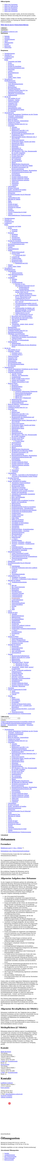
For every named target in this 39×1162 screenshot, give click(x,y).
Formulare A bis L (17, 353)
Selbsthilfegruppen (17, 680)
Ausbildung (11, 85)
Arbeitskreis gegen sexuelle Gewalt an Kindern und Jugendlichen (23, 491)
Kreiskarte (15, 229)
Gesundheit (11, 125)
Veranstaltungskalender (18, 574)
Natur (9, 201)
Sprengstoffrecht (16, 652)
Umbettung (15, 185)
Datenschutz (7, 47)
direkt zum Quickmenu (11, 4)
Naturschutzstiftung (17, 604)
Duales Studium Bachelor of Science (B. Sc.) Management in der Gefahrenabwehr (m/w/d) (25, 297)
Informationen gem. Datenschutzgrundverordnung (15, 851)
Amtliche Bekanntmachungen (9, 721)
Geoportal (14, 231)
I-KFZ (6, 41)
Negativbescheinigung (18, 532)
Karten (10, 63)
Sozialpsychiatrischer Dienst (20, 177)
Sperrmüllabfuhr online (14, 108)
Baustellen (6, 723)
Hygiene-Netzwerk (17, 156)
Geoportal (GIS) (12, 103)
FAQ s (17, 468)
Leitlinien (14, 571)
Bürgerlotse (11, 69)
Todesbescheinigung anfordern (20, 180)
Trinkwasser (15, 181)
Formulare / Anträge (14, 100)
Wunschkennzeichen (17, 712)
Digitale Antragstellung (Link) (20, 382)
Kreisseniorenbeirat (17, 638)
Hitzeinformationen (17, 149)
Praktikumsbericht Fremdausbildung (24, 288)
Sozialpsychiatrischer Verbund (20, 178)
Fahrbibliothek (16, 566)
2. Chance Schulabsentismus (17, 631)
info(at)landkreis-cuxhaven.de (13, 1094)
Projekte (14, 606)
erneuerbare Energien (18, 593)
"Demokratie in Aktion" (22, 665)
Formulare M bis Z (17, 354)
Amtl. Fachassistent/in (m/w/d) (24, 314)
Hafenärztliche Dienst (18, 145)
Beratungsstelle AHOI (18, 486)
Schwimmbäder (16, 175)
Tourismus (11, 210)
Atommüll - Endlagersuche (15, 116)
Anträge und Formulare (18, 380)
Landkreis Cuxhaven (7, 1083)
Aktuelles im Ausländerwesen (9, 55)
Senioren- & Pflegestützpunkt (20, 641)
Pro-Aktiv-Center (17, 535)
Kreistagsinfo (13, 723)
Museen (14, 572)
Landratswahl (15, 257)
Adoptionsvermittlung (18, 484)
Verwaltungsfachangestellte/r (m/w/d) (26, 303)
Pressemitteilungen (13, 72)
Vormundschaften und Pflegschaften (22, 548)
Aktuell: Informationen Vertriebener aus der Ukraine (23, 114)
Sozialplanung (16, 681)
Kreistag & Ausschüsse (14, 66)
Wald (13, 609)
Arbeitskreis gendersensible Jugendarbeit (23, 494)
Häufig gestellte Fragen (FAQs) (21, 378)
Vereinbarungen (16, 239)
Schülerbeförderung (17, 627)
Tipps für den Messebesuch (19, 319)
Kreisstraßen (15, 702)
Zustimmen (4, 30)
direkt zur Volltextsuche (11, 6)
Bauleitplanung (16, 388)
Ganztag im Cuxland (14, 122)
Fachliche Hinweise (17, 673)
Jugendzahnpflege (17, 161)
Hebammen (15, 146)
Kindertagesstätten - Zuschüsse (20, 531)
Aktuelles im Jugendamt (18, 487)
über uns (14, 585)
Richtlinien (15, 234)
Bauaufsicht (15, 385)
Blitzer (13, 697)
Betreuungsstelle (9, 1159)
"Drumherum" (16, 321)
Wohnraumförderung (18, 402)
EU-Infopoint (12, 111)
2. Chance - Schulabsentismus (17, 539)
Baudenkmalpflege (17, 386)
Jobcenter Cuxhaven (17, 676)
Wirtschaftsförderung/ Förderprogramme (19, 215)
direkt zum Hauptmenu (11, 7)
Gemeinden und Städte (14, 61)
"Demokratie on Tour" (21, 664)
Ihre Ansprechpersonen (18, 587)
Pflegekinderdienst (17, 534)
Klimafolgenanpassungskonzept (21, 555)
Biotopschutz (15, 588)
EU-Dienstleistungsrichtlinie (16, 109)
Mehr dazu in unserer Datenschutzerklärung (14, 25)
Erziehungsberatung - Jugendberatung (22, 508)
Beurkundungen (16, 505)
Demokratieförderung (18, 616)
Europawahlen (16, 253)
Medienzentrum (16, 622)
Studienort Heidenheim (25, 293)
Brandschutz (15, 646)
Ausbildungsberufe (17, 282)
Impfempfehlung (16, 157)
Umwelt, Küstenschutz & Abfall (17, 212)
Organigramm (12, 82)
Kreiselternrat (15, 633)
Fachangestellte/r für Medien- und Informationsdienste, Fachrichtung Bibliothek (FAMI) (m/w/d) (25, 309)
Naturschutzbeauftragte (18, 603)
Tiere (13, 608)
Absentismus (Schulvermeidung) (21, 483)
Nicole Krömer (5, 1064)
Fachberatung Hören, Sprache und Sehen (23, 141)
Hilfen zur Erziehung (18, 519)
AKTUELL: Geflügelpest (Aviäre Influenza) (24, 579)
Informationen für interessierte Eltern (22, 317)
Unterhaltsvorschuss (17, 547)
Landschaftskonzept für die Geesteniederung (24, 556)
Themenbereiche (9, 113)
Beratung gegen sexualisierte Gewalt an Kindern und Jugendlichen (23, 501)
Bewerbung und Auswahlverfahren (22, 316)
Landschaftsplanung (17, 599)
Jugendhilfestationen (17, 524)
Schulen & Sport (13, 204)
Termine (14, 281)
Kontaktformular (13, 1061)
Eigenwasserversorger (18, 140)
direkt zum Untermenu (10, 9)
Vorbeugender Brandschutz (19, 401)
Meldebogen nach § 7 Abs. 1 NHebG (11, 848)
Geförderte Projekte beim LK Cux (18, 90)
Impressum (7, 46)
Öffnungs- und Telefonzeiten (20, 375)
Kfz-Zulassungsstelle (10, 1156)
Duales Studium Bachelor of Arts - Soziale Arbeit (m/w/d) (25, 291)
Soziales (10, 209)
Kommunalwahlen (17, 260)
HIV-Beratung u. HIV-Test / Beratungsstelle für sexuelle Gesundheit (24, 152)
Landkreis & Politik (8, 59)
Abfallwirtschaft (12, 104)
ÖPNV (10, 202)
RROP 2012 (18, 396)
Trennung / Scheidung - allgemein (21, 542)
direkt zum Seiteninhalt (11, 11)
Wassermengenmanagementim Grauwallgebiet (19, 558)
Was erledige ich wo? (14, 98)
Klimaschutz (11, 193)
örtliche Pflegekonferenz (19, 640)
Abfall (13, 691)
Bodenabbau (15, 590)
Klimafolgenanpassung (14, 191)
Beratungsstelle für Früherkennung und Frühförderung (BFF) (23, 134)
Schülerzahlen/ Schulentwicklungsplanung (24, 628)
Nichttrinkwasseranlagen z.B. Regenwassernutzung (20, 168)
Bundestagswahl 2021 (21, 263)
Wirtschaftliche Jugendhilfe (19, 550)
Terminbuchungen (9, 39)
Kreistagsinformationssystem (16, 68)
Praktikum (15, 322)
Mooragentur (15, 601)
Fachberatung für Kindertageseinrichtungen (24, 510)
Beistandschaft (16, 499)
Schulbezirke (15, 624)
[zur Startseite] (9, 31)
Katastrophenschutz (17, 648)
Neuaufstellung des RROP (22, 394)
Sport (13, 635)
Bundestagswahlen (17, 261)
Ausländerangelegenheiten (15, 117)
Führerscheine (16, 699)
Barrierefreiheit (12, 87)
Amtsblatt (14, 276)
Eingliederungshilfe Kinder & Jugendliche (24, 507)
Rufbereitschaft (16, 537)
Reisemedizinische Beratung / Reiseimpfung (24, 170)
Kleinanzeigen (12, 106)
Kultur (10, 196)
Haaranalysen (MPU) (18, 143)
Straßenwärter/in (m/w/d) (22, 313)
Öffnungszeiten (8, 42)
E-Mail (3, 1061)
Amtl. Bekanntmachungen (15, 84)
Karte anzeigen (5, 1087)
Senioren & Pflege (13, 205)
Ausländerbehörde (9, 1155)
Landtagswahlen (16, 258)
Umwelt (14, 694)
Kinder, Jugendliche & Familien (17, 189)
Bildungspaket (16, 659)
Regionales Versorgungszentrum (21, 678)
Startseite (7, 36)
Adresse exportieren (6, 1097)
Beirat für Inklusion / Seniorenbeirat (18, 121)
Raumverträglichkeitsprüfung (23, 393)
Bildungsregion (16, 503)
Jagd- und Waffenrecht (18, 651)
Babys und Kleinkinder (18, 497)
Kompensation (16, 598)
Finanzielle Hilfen (17, 675)
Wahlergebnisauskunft (18, 252)
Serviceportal (21, 721)
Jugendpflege (15, 526)
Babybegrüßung (16, 495)
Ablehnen (3, 28)
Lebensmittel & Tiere (14, 197)
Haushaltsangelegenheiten (15, 92)
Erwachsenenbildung (18, 619)
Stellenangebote (12, 95)
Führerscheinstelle (9, 1158)
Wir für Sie (7, 96)
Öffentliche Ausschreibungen (16, 93)
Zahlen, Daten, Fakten (14, 77)
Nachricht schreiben (6, 1095)
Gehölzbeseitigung (17, 595)
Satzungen (15, 236)
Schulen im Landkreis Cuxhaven (21, 625)
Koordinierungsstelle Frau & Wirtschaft (19, 194)
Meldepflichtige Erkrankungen (20, 164)
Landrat (10, 71)
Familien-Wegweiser (17, 515)
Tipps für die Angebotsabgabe (20, 340)
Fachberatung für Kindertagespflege (22, 511)
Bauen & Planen (12, 119)
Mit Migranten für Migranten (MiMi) (22, 165)
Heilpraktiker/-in (16, 148)
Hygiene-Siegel (19, 441)
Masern (14, 162)
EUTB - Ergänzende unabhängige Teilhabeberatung (21, 671)
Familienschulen (16, 513)
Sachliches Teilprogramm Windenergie (26, 391)
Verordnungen (16, 237)
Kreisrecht (11, 64)
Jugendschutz (15, 527)
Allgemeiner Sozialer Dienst (20, 489)
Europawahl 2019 (20, 255)
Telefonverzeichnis (13, 101)
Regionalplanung (16, 390)
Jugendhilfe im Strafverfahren (20, 523)
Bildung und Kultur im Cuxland (21, 657)
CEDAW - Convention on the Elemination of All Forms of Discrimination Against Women (25, 475)
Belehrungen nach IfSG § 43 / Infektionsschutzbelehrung (20, 131)
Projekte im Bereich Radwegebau (21, 704)
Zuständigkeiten (16, 377)
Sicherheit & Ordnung (14, 207)
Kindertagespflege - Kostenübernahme (23, 529)
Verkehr (10, 213)
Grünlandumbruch (17, 596)
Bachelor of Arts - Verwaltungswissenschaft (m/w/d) (25, 284)
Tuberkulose (15, 183)
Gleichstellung (12, 186)
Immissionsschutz (17, 399)
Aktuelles (7, 38)
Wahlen (10, 74)
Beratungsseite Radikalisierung (20, 656)
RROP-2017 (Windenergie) (23, 398)
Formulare (29, 723)
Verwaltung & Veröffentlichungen (9, 79)
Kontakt (6, 44)
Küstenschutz (15, 692)
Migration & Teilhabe (14, 199)
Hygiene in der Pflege (18, 154)
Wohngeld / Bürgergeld (18, 686)
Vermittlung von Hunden (19, 577)
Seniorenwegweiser (17, 643)
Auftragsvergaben (17, 338)
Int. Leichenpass (16, 159)
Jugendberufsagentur (17, 521)
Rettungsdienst (16, 649)
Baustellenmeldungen (14, 88)
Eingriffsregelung (17, 591)
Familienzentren (16, 516)
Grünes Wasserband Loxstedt (20, 553)
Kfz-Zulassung (16, 700)
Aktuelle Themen (17, 374)
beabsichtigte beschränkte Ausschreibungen (24, 337)
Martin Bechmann (6, 1051)
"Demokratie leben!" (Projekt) (20, 662)
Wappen (10, 76)
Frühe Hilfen (15, 518)
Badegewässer (16, 129)
